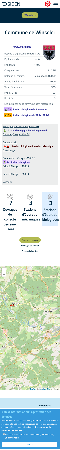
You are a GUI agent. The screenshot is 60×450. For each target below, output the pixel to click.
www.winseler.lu (22, 47)
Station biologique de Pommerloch (28, 109)
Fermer (30, 444)
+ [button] (4, 270)
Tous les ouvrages (30, 240)
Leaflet (33, 389)
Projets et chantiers (30, 250)
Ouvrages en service (30, 245)
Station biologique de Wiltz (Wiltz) (28, 115)
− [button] (4, 274)
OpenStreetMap (44, 389)
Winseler (29, 15)
